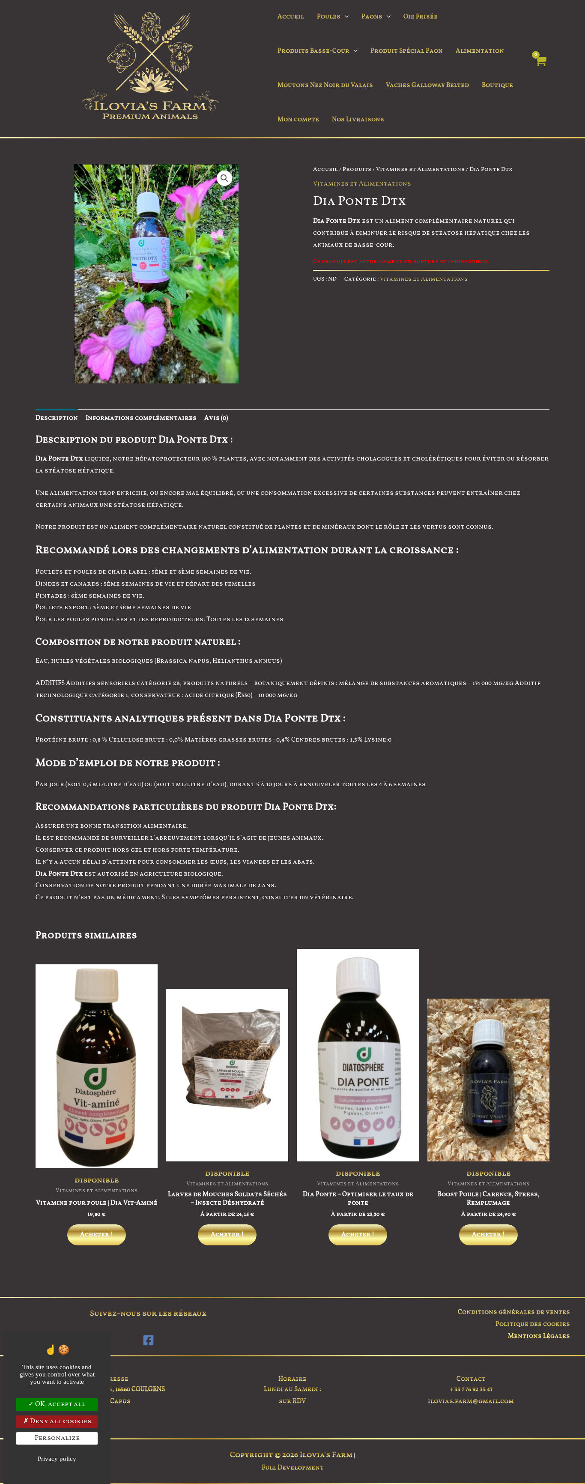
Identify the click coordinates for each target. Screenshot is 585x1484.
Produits (357, 169)
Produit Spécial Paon (406, 51)
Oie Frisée (420, 16)
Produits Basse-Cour (313, 51)
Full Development (293, 1467)
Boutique (497, 85)
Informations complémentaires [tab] (141, 418)
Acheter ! (96, 1234)
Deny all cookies (60, 1421)
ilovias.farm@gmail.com (471, 1401)
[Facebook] (148, 1340)
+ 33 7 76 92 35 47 (471, 1389)
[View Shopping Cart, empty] (540, 68)
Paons (371, 16)
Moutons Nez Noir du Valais (325, 85)
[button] (344, 17)
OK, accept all (60, 1404)
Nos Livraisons (358, 119)
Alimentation (480, 51)
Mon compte (298, 119)
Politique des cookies (532, 1324)
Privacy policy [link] (57, 1458)
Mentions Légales (539, 1336)
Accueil (291, 16)
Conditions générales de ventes (514, 1312)
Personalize (57, 1438)
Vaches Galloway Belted (427, 85)
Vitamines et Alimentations (420, 169)
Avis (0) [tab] (216, 418)
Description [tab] (57, 418)
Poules (328, 16)
